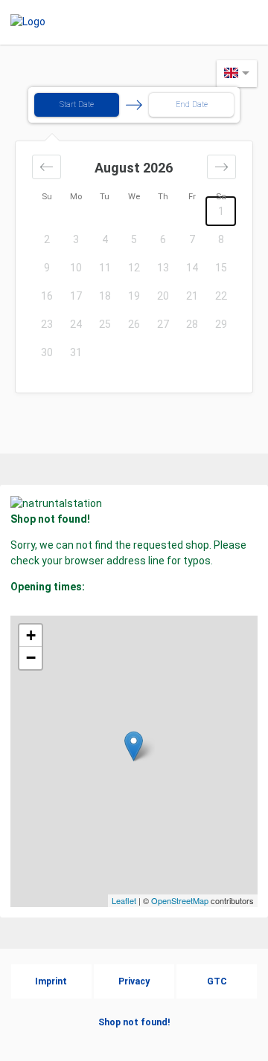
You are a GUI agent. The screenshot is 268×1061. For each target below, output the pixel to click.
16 (47, 296)
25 (105, 324)
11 (105, 268)
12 (134, 268)
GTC (217, 981)
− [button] (31, 657)
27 (163, 324)
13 (163, 268)
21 (192, 296)
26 (134, 324)
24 (76, 324)
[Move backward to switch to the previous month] (46, 167)
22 (221, 296)
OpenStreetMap (179, 900)
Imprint (51, 981)
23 (47, 324)
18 (105, 296)
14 (192, 268)
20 (163, 296)
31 (76, 352)
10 (76, 268)
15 (221, 268)
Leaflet (124, 900)
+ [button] (31, 635)
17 (76, 296)
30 (47, 352)
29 (221, 324)
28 (192, 324)
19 (134, 296)
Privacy (134, 981)
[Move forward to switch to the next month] (221, 167)
